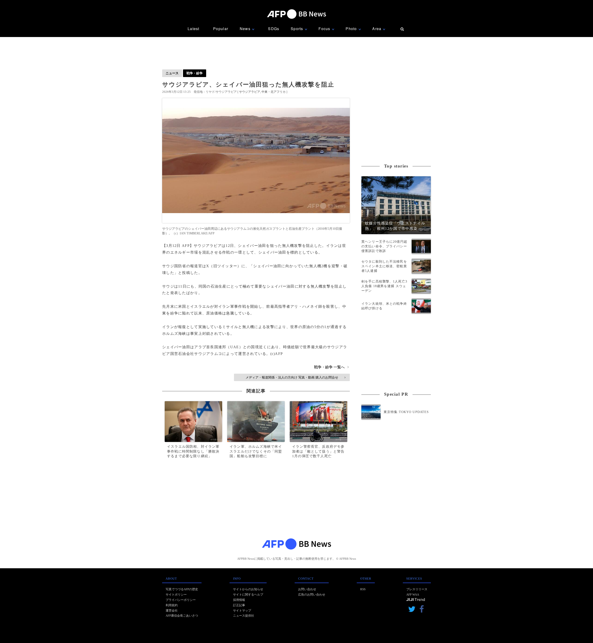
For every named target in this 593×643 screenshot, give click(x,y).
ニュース (172, 73)
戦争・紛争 (194, 73)
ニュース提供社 (243, 615)
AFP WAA (412, 594)
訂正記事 (239, 605)
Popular (220, 28)
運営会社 (172, 610)
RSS (363, 589)
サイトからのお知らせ (248, 589)
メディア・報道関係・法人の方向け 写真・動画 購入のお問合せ (295, 377)
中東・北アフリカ (274, 91)
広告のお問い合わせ (311, 594)
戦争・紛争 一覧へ (331, 367)
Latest (193, 28)
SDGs (273, 28)
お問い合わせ (307, 589)
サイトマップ (242, 610)
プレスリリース (416, 589)
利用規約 (172, 605)
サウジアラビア (249, 91)
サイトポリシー (176, 594)
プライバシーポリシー (181, 600)
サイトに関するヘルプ (248, 594)
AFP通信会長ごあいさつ (182, 615)
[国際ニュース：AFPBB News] (296, 14)
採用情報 (239, 600)
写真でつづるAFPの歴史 (182, 589)
